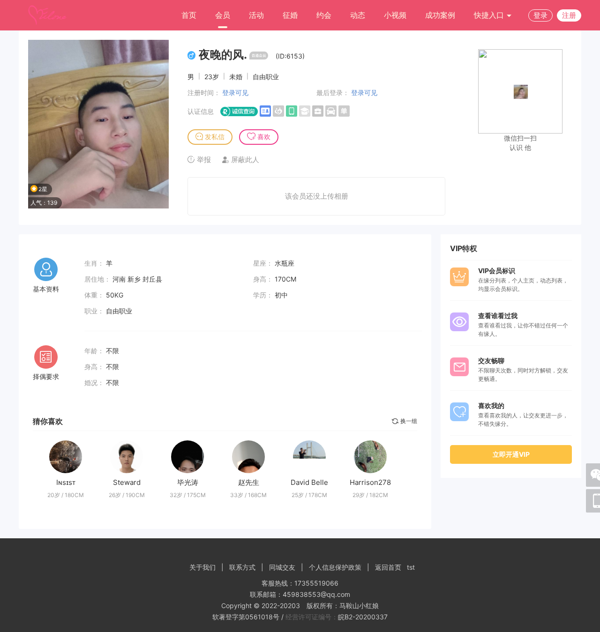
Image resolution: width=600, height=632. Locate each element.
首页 (188, 15)
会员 (222, 15)
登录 (540, 15)
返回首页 (388, 567)
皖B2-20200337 (363, 617)
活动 (256, 15)
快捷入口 (490, 15)
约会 (323, 15)
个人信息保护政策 (335, 567)
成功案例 (440, 15)
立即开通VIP (511, 454)
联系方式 (242, 567)
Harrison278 (370, 482)
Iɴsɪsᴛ (65, 482)
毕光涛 (187, 482)
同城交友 (282, 567)
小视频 (395, 15)
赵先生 (248, 482)
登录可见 (235, 93)
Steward (127, 482)
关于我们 (202, 567)
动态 (357, 15)
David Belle (309, 482)
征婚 (290, 15)
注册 (569, 15)
